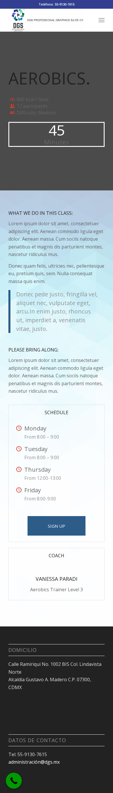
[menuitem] (102, 20)
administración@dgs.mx (34, 762)
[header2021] (46, 20)
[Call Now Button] (14, 781)
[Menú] (102, 20)
